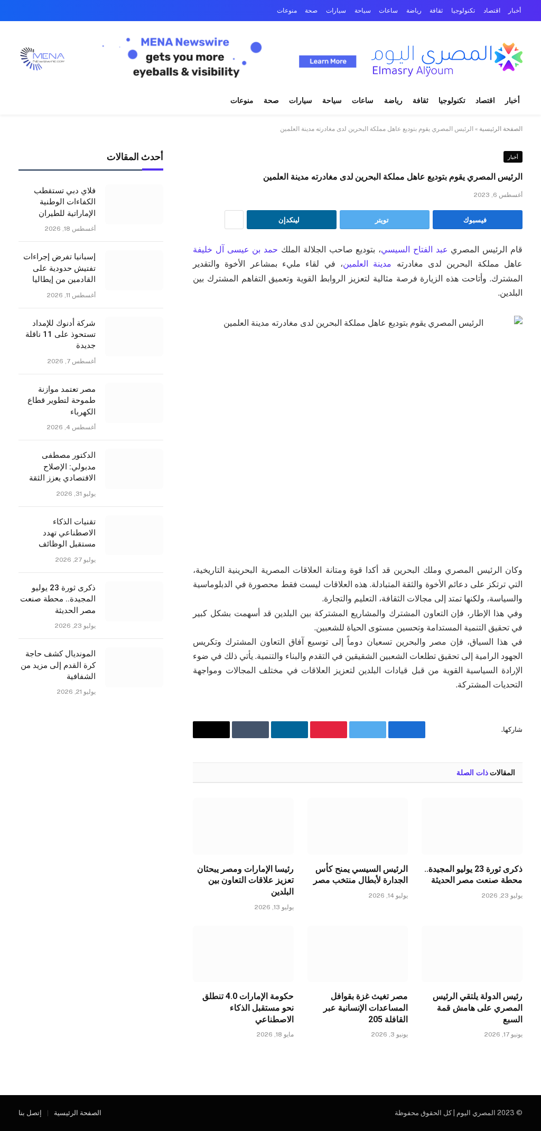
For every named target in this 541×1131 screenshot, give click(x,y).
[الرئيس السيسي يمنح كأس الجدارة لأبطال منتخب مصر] (357, 826)
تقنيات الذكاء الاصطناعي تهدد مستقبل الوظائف (67, 533)
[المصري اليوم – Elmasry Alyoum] (446, 59)
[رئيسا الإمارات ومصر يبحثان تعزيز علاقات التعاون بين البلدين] (243, 826)
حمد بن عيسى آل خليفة (235, 249)
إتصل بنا (30, 1113)
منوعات (287, 10)
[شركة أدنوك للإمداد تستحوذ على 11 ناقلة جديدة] (134, 337)
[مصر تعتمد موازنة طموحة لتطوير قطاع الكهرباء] (134, 403)
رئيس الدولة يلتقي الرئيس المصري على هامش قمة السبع (478, 1007)
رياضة (414, 10)
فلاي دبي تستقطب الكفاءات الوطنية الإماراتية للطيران (65, 202)
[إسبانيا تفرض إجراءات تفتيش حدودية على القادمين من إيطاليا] (134, 270)
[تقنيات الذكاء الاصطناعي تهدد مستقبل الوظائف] (134, 535)
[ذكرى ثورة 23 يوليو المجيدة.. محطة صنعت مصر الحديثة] (472, 826)
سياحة (363, 10)
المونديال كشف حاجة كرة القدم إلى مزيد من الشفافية (58, 665)
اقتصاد (491, 10)
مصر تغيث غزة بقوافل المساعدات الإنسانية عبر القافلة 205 (365, 1007)
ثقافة (436, 10)
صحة (311, 10)
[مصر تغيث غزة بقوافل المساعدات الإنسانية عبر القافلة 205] (357, 954)
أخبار (514, 10)
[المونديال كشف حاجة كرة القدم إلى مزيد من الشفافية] (134, 667)
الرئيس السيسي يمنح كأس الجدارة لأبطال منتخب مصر (360, 874)
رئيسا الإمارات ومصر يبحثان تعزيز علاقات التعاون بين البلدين (245, 880)
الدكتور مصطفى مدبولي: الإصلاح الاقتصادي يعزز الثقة (62, 466)
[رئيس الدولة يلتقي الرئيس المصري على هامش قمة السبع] (472, 954)
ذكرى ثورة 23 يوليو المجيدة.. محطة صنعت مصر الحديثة (473, 874)
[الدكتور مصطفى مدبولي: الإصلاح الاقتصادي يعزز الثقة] (134, 469)
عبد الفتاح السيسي (414, 249)
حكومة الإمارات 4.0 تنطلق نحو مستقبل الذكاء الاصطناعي (248, 1007)
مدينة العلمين (367, 264)
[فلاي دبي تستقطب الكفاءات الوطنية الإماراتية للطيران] (134, 204)
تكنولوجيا (463, 10)
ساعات (388, 10)
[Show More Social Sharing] (234, 219)
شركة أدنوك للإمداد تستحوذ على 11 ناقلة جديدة (60, 334)
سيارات (336, 10)
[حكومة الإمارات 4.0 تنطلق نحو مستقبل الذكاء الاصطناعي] (243, 954)
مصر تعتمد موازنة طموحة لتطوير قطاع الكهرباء (61, 400)
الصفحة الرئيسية (501, 129)
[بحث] (17, 101)
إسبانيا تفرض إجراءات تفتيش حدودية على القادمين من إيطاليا (59, 268)
